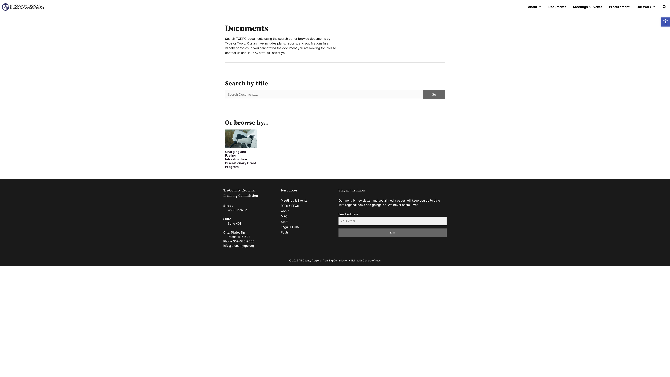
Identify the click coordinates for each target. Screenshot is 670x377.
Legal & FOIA (290, 227)
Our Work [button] (643, 7)
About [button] (532, 7)
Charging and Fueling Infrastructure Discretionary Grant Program (240, 159)
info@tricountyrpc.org (238, 245)
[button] (665, 22)
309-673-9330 (243, 241)
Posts (285, 232)
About (285, 211)
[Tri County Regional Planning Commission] (22, 7)
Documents (557, 7)
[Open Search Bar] (664, 7)
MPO (284, 216)
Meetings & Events (587, 7)
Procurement (619, 7)
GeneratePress (372, 260)
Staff (284, 222)
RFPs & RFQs (290, 206)
